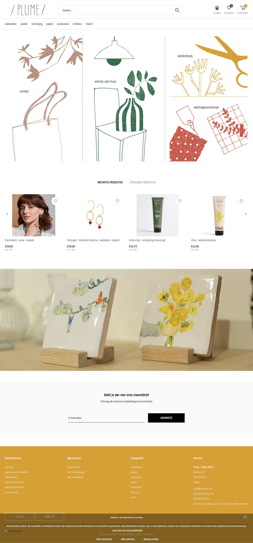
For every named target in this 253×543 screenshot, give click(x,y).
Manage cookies (151, 538)
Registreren (73, 467)
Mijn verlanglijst (75, 477)
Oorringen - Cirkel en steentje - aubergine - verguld (93, 240)
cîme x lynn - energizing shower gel (147, 240)
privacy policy (11, 492)
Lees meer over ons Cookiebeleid (127, 530)
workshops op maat (15, 482)
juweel (24, 24)
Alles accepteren (104, 538)
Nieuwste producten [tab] (110, 182)
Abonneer (166, 418)
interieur (77, 24)
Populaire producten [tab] (143, 182)
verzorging (36, 24)
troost (89, 24)
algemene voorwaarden (17, 472)
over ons (9, 467)
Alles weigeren (127, 538)
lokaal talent (11, 477)
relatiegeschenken (14, 487)
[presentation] (7, 214)
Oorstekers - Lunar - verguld (19, 240)
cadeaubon (10, 24)
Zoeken (177, 10)
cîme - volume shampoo (203, 240)
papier (49, 24)
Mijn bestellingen (76, 472)
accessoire (63, 24)
